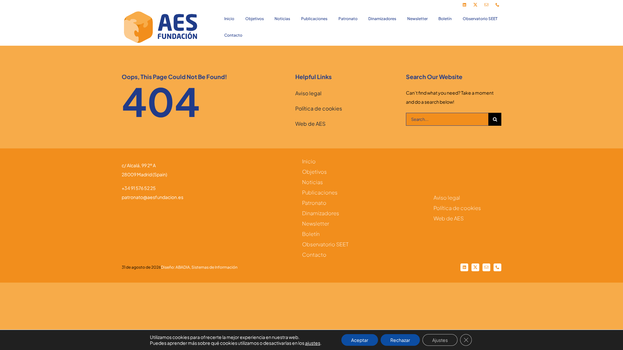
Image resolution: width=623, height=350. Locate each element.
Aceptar (359, 340)
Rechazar (400, 340)
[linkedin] (464, 5)
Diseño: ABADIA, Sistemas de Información (199, 267)
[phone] (497, 5)
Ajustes (440, 340)
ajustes (312, 343)
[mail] (486, 5)
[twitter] (475, 5)
